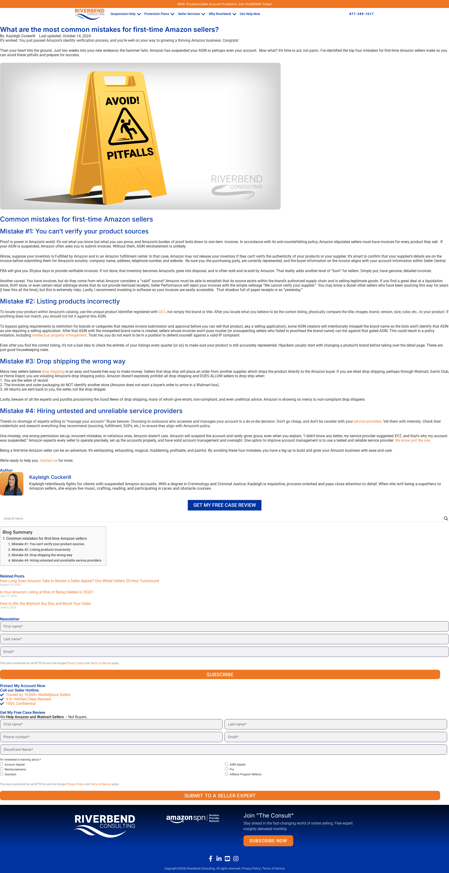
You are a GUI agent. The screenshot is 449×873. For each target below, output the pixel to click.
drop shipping (53, 371)
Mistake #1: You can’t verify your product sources (48, 544)
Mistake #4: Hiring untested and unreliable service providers (56, 560)
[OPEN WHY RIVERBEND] (234, 14)
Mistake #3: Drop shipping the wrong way (42, 555)
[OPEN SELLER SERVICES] (203, 14)
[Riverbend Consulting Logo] (112, 826)
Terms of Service (101, 663)
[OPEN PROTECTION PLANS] (172, 14)
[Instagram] (237, 859)
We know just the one (412, 440)
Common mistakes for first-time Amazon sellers (46, 538)
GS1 (162, 312)
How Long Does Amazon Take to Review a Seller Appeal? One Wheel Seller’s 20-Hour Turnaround (79, 581)
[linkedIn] (220, 859)
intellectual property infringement (59, 335)
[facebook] (212, 859)
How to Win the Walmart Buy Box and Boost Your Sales (46, 603)
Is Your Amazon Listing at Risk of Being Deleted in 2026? (47, 592)
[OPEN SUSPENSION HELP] (139, 14)
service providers (367, 421)
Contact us (49, 460)
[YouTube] (228, 859)
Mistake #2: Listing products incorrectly (41, 550)
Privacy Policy (75, 663)
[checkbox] (223, 769)
